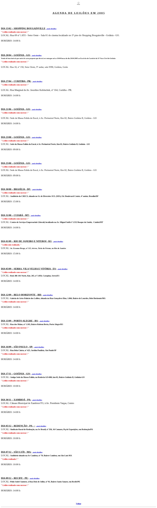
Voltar (78, 504)
